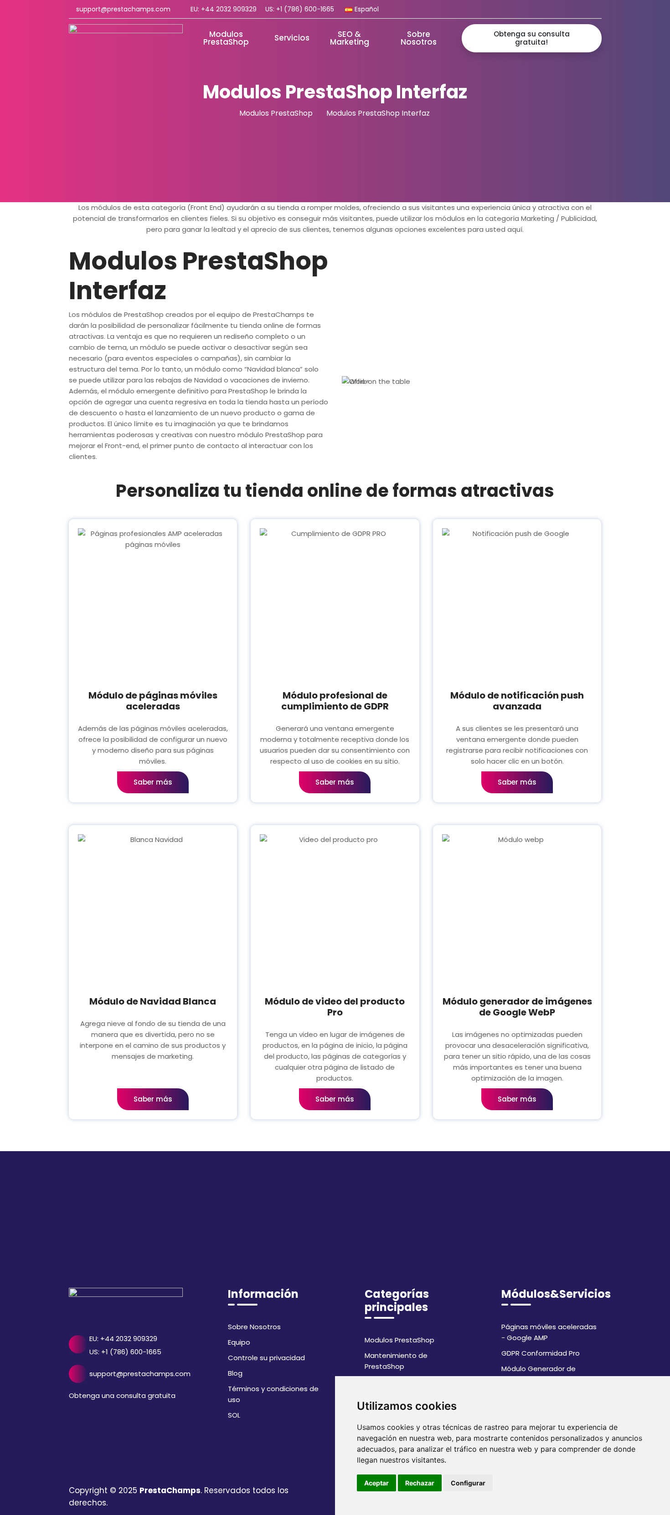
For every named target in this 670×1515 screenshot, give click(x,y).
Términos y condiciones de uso (273, 1394)
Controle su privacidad (266, 1357)
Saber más (153, 782)
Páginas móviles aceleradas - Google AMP (549, 1332)
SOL (234, 1415)
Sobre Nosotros (254, 1326)
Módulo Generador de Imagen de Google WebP (544, 1374)
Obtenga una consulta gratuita (122, 1395)
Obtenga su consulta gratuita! (532, 38)
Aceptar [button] (376, 1483)
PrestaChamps (170, 1490)
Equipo (239, 1342)
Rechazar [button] (419, 1483)
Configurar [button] (468, 1483)
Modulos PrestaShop (276, 113)
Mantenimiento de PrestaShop (396, 1361)
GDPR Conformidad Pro (540, 1353)
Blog (235, 1373)
